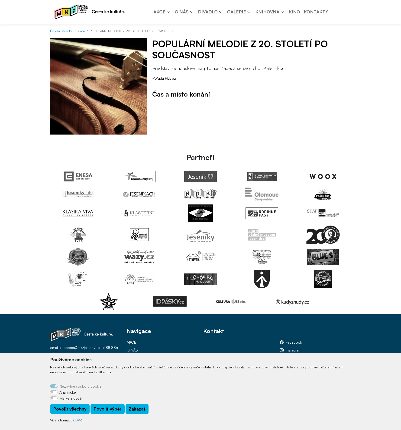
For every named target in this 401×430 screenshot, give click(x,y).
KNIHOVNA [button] (267, 12)
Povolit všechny (70, 409)
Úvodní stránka (61, 31)
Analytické (67, 392)
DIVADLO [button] (208, 12)
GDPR (77, 420)
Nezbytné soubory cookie (80, 386)
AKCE (131, 342)
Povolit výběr (108, 409)
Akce (81, 31)
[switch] (54, 392)
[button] (170, 12)
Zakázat (137, 409)
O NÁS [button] (182, 12)
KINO (294, 12)
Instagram (293, 350)
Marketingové (70, 398)
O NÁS (132, 350)
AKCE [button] (159, 12)
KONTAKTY (316, 12)
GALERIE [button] (236, 12)
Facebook (294, 342)
